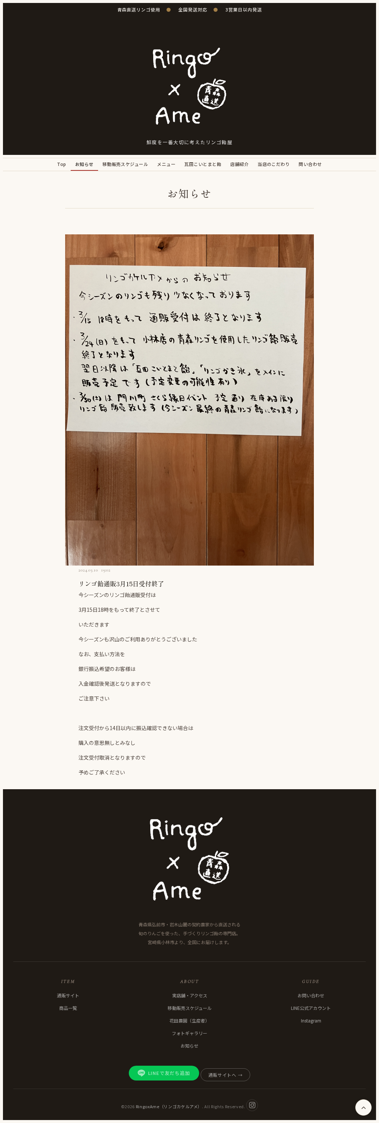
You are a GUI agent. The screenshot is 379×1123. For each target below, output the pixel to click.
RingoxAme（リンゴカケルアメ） (169, 1106)
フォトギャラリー (189, 1033)
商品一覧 (68, 1008)
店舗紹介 (239, 164)
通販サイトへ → (225, 1075)
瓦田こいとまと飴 (202, 164)
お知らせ (84, 164)
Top (61, 164)
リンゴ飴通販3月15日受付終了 (121, 583)
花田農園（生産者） (189, 1020)
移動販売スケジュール (125, 164)
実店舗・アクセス (189, 995)
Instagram (311, 1020)
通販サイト (68, 995)
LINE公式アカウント (311, 1008)
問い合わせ (310, 164)
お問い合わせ (311, 995)
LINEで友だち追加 (169, 1072)
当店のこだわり (274, 164)
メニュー (166, 164)
